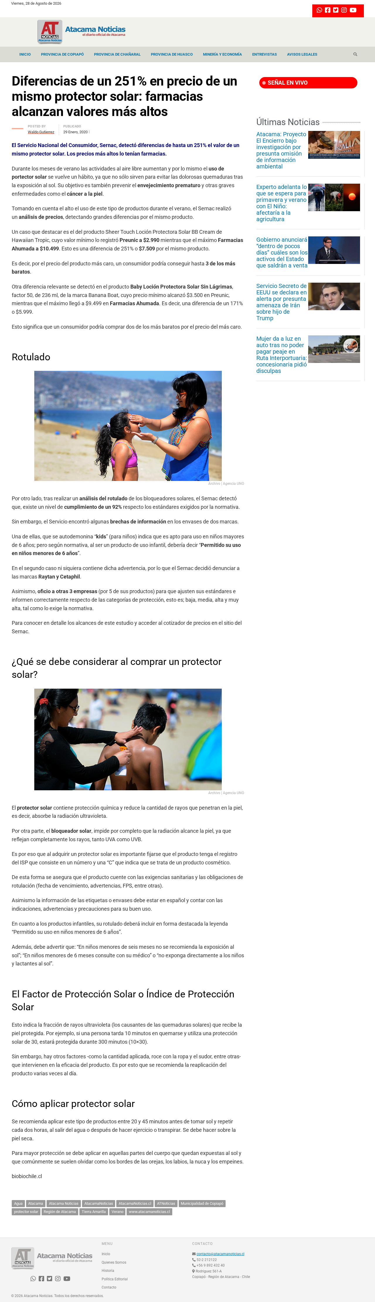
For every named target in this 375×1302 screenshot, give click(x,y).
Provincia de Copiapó (62, 54)
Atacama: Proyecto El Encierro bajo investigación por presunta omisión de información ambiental (281, 150)
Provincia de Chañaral (117, 54)
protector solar (26, 1211)
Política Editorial (115, 1279)
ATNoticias (166, 1203)
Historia (108, 1271)
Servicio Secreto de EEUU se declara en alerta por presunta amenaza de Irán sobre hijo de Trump (281, 302)
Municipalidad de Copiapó (202, 1203)
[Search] (355, 54)
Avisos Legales (302, 54)
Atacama (35, 1203)
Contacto (109, 1287)
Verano (117, 1211)
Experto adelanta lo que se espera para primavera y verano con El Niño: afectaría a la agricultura (281, 203)
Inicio (25, 54)
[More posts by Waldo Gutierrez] (17, 127)
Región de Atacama (60, 1211)
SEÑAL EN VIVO (287, 83)
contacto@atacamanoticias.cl (220, 1254)
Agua (18, 1203)
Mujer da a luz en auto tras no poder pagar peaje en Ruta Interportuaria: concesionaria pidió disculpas (281, 354)
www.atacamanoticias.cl (149, 1211)
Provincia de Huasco (172, 54)
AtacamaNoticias (98, 1203)
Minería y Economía (222, 54)
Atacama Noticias (64, 1203)
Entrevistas (264, 54)
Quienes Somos (114, 1262)
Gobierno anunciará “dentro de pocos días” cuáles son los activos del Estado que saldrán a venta (282, 252)
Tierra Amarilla (94, 1211)
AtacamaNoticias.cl (135, 1203)
